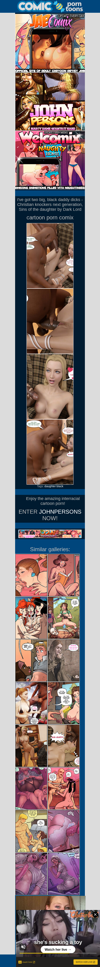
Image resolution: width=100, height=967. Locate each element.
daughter (50, 486)
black (60, 486)
